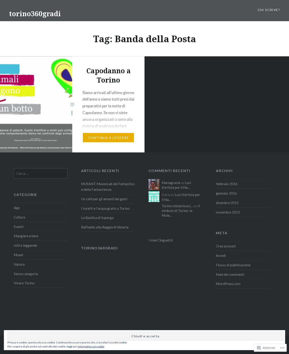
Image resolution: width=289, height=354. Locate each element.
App (17, 208)
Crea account (226, 246)
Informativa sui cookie (91, 346)
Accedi (221, 255)
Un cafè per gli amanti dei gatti (104, 199)
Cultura (19, 217)
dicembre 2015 (227, 203)
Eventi (18, 227)
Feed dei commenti (230, 274)
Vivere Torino (24, 283)
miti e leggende (25, 245)
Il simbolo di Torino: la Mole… (181, 210)
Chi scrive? (269, 10)
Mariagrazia (171, 183)
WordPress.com (228, 284)
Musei (18, 255)
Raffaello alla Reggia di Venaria (104, 227)
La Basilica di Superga (97, 218)
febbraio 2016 (227, 184)
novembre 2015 (228, 212)
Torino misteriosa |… (177, 206)
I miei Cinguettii (161, 240)
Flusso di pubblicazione (233, 265)
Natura (19, 264)
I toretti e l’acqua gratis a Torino (105, 208)
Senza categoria (26, 274)
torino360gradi (35, 13)
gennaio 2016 (226, 193)
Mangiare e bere (26, 236)
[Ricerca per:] (41, 173)
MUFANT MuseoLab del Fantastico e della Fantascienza (108, 186)
